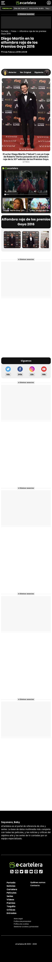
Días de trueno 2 (21, 8)
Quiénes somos (37, 882)
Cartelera (12, 889)
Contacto (35, 885)
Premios (11, 902)
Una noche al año (36, 8)
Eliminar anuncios (27, 14)
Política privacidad (22, 921)
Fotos (13, 31)
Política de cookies (21, 924)
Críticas (11, 909)
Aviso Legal (18, 918)
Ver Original (25, 72)
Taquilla (11, 906)
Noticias (11, 885)
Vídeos (10, 899)
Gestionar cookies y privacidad (26, 926)
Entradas (11, 913)
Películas (11, 892)
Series (10, 896)
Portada (4, 31)
